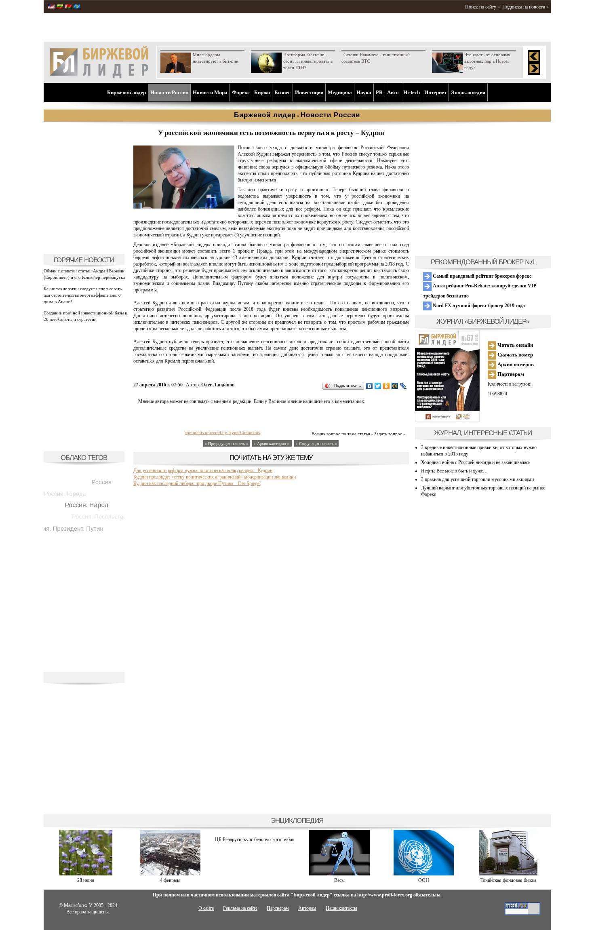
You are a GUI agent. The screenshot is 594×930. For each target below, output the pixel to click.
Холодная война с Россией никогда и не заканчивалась (475, 462)
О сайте (206, 908)
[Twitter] (378, 386)
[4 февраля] (170, 874)
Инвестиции (309, 92)
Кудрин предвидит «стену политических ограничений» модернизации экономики (214, 477)
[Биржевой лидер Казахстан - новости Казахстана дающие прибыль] (76, 7)
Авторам (307, 908)
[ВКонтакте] (369, 386)
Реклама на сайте (240, 908)
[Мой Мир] (395, 386)
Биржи (262, 92)
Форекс (241, 92)
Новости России (169, 92)
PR (379, 92)
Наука (363, 92)
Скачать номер (514, 355)
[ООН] (424, 874)
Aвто (393, 92)
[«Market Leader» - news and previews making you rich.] (51, 7)
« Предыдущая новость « (226, 443)
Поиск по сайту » (482, 7)
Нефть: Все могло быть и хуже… (454, 471)
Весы (339, 880)
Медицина (340, 92)
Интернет (435, 92)
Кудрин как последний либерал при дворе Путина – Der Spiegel (197, 483)
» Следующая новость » (316, 443)
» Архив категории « (272, 443)
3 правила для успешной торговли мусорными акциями (477, 479)
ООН (423, 880)
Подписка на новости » (525, 7)
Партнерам (510, 374)
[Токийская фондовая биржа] (508, 874)
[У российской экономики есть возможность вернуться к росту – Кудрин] (183, 207)
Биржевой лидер (126, 92)
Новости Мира (210, 92)
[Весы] (339, 874)
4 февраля (170, 880)
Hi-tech (411, 92)
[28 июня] (86, 874)
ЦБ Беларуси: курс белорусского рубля (255, 839)
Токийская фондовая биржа (508, 880)
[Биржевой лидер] (99, 77)
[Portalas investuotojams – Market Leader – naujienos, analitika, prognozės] (59, 7)
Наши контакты (341, 908)
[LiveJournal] (403, 386)
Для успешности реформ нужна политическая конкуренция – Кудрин (202, 470)
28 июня (85, 880)
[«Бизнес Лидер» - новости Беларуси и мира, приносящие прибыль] (68, 7)
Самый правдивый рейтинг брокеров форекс (481, 276)
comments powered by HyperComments (222, 432)
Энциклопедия (468, 92)
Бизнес (282, 92)
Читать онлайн (514, 345)
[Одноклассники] (386, 386)
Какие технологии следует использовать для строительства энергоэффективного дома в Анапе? (83, 295)
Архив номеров (515, 364)
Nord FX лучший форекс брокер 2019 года (478, 305)
